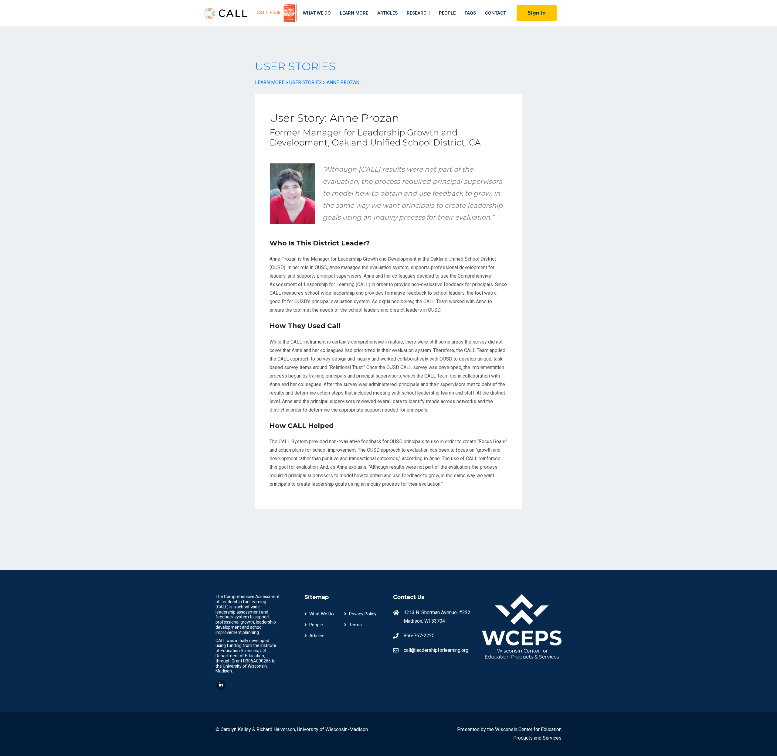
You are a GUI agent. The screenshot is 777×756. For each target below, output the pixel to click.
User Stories (295, 66)
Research (418, 13)
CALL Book (269, 12)
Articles (387, 13)
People (447, 13)
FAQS (470, 13)
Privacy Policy (362, 614)
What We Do (317, 13)
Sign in (537, 13)
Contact (495, 13)
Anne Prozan (343, 82)
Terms (355, 625)
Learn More (354, 13)
